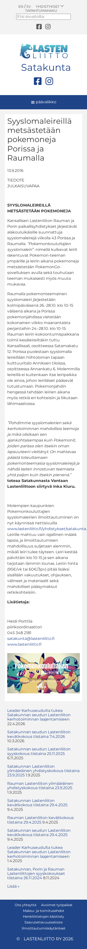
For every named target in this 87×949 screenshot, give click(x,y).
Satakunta (46, 67)
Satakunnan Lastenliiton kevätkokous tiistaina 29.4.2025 (37, 802)
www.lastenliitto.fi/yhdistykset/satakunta (46, 528)
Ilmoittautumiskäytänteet (43, 928)
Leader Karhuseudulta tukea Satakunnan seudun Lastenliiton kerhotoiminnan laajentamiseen (39, 715)
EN (20, 6)
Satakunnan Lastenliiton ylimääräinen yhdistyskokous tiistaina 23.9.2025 (43, 771)
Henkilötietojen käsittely (43, 916)
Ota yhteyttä (25, 905)
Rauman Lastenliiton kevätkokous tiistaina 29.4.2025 (40, 819)
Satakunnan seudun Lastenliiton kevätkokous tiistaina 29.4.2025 (39, 832)
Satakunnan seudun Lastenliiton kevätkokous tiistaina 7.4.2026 (39, 734)
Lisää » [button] (13, 886)
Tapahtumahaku (41, 11)
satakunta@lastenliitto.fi (31, 638)
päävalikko (45, 102)
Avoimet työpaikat (56, 905)
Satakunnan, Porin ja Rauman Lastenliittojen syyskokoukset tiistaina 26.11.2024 (36, 873)
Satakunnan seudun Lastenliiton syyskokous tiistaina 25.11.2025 (39, 751)
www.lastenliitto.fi (24, 644)
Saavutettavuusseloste (43, 922)
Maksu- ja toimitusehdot (43, 911)
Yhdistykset (48, 6)
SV (28, 6)
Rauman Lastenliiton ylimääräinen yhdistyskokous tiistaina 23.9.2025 (40, 785)
